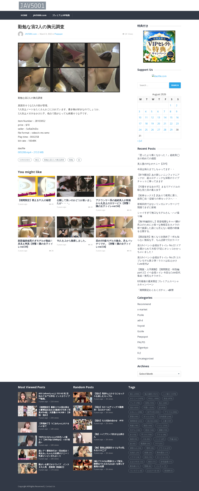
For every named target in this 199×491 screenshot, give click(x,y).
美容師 (168, 470)
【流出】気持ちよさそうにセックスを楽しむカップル (109, 394)
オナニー (136, 398)
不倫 (173, 439)
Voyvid (141, 325)
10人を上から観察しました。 (72, 240)
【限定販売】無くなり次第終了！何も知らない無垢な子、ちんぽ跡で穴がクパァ (158, 238)
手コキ (146, 434)
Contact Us (50, 486)
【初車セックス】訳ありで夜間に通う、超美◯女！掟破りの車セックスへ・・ (158, 197)
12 (152, 117)
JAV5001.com (31, 34)
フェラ (135, 403)
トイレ (162, 425)
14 (165, 117)
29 (171, 129)
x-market (142, 309)
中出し (153, 398)
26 (152, 129)
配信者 (134, 466)
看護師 (145, 443)
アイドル (171, 412)
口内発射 (165, 416)
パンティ (161, 466)
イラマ (134, 457)
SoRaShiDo (25, 160)
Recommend (144, 304)
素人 (134, 394)
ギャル (148, 416)
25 (146, 129)
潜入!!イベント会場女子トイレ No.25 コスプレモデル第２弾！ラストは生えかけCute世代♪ (159, 261)
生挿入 (134, 452)
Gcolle (140, 331)
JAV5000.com (39, 15)
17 (140, 123)
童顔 (147, 425)
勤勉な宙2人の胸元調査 (54, 160)
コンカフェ (136, 470)
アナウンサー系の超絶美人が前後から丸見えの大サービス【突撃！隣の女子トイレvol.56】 (113, 203)
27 (158, 129)
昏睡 (147, 466)
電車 (150, 448)
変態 (134, 416)
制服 (134, 425)
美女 (168, 398)
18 (146, 123)
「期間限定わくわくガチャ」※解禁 (155, 290)
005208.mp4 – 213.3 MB (31, 152)
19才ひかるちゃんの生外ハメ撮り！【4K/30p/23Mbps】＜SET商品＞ (54, 440)
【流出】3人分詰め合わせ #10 (108, 420)
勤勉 (71, 160)
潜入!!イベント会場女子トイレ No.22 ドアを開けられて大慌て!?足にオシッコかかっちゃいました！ (159, 248)
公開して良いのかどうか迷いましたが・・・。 (74, 202)
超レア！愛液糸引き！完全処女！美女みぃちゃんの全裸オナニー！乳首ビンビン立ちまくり (54, 453)
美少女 (152, 421)
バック (159, 439)
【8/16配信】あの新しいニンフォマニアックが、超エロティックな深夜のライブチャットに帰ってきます (158, 178)
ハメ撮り (169, 394)
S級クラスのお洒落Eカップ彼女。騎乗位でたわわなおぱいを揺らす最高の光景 (109, 464)
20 (158, 123)
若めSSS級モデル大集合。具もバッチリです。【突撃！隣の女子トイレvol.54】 (114, 243)
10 (140, 117)
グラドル (164, 448)
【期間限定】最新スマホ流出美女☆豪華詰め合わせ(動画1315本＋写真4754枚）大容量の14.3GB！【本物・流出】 (55, 411)
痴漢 (133, 439)
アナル (161, 434)
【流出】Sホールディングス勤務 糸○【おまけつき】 (109, 408)
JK (133, 434)
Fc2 (139, 353)
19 (152, 123)
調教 (163, 430)
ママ (158, 443)
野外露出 (162, 452)
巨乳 (149, 403)
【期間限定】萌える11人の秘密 (34, 200)
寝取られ (135, 448)
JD (162, 407)
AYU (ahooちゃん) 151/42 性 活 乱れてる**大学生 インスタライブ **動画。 (54, 396)
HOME (24, 15)
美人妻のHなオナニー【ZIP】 (152, 163)
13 (158, 117)
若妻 (148, 452)
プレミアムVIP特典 (61, 15)
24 (140, 129)
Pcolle (140, 315)
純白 (151, 461)
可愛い (148, 407)
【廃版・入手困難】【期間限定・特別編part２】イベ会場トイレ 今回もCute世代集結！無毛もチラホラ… (158, 272)
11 (146, 117)
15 (171, 117)
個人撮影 (151, 394)
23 (177, 123)
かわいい (136, 412)
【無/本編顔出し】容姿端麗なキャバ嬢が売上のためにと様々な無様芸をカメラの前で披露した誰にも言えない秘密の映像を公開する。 (158, 226)
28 (165, 129)
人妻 (167, 421)
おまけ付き (136, 461)
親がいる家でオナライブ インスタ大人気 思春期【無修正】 (54, 465)
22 (171, 123)
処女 (149, 430)
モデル (135, 430)
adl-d (140, 320)
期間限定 (136, 421)
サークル (162, 457)
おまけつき (153, 470)
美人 (163, 403)
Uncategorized (145, 358)
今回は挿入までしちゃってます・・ (156, 169)
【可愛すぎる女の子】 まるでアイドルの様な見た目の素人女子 (158, 188)
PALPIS (141, 342)
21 (165, 123)
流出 (134, 407)
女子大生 (153, 412)
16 (177, 117)
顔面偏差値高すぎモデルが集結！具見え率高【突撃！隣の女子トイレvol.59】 (35, 243)
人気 (146, 439)
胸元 (37, 160)
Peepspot (58, 34)
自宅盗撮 (166, 461)
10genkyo (142, 347)
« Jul (139, 140)
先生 (148, 457)
